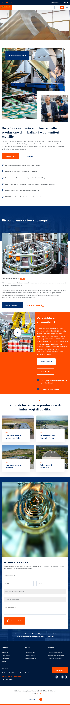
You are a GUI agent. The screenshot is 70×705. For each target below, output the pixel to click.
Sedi (6, 432)
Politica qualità (45, 361)
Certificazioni (5, 658)
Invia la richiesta (16, 621)
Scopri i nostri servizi (33, 305)
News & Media (55, 2)
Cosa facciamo (6, 655)
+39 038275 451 (49, 636)
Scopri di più (9, 156)
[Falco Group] (6, 7)
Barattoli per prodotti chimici (56, 655)
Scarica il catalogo (11, 305)
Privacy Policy (32, 699)
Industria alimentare (30, 658)
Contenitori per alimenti (55, 658)
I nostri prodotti (45, 371)
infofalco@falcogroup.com (11, 677)
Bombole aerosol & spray (55, 652)
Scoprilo (22, 278)
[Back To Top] (40, 699)
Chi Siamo (5, 652)
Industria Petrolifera (30, 652)
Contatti (4, 661)
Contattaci (30, 156)
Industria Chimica (30, 655)
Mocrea (39, 693)
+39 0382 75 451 (7, 679)
